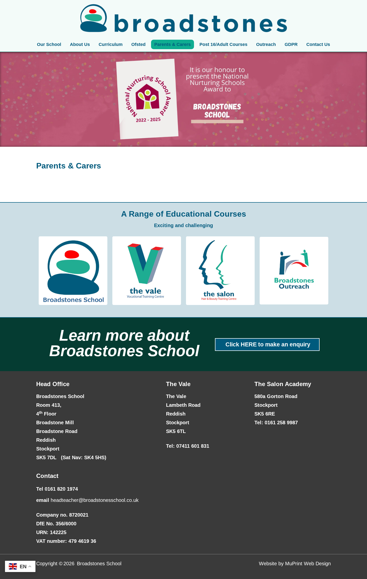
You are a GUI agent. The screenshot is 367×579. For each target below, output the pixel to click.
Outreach (266, 44)
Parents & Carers (172, 44)
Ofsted (138, 44)
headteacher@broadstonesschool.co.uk (95, 500)
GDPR (291, 44)
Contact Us (318, 44)
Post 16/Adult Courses (223, 44)
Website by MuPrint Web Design (295, 563)
